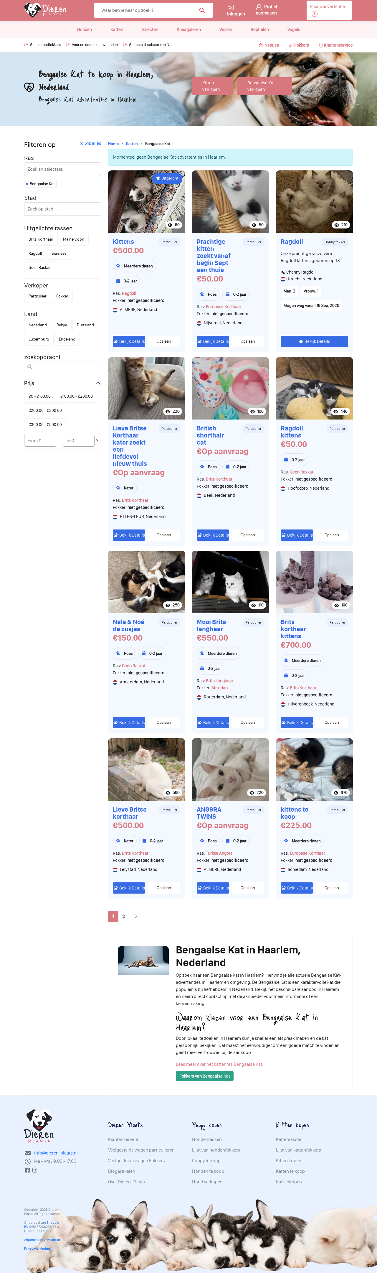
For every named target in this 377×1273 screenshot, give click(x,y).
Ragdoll (129, 293)
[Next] (136, 916)
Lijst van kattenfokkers (298, 1150)
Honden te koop (208, 1171)
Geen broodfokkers (45, 44)
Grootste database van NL (150, 44)
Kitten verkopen (211, 86)
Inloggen (236, 14)
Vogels (293, 29)
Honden (84, 29)
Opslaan (164, 341)
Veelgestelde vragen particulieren (141, 1150)
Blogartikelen (121, 1171)
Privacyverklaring (37, 1248)
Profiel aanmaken (266, 10)
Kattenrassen (289, 1139)
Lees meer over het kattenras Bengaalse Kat (219, 1064)
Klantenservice (338, 45)
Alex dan (219, 687)
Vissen (225, 29)
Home (113, 143)
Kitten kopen (288, 1160)
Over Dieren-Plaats (126, 1182)
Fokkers (301, 45)
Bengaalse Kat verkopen (261, 86)
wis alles (93, 143)
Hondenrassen (207, 1139)
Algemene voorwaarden (42, 1240)
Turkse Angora (219, 853)
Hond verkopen (207, 1182)
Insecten (150, 29)
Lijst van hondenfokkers (216, 1150)
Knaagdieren (189, 29)
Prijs (29, 383)
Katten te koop (290, 1171)
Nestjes (271, 45)
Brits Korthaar (135, 500)
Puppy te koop (206, 1160)
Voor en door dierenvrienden (95, 44)
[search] (204, 10)
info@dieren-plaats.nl (56, 1153)
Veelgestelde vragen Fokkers (136, 1160)
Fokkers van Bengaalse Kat (204, 1076)
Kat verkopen (289, 1182)
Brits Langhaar (219, 680)
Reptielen (260, 29)
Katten (116, 29)
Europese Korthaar (223, 306)
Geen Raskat (301, 472)
